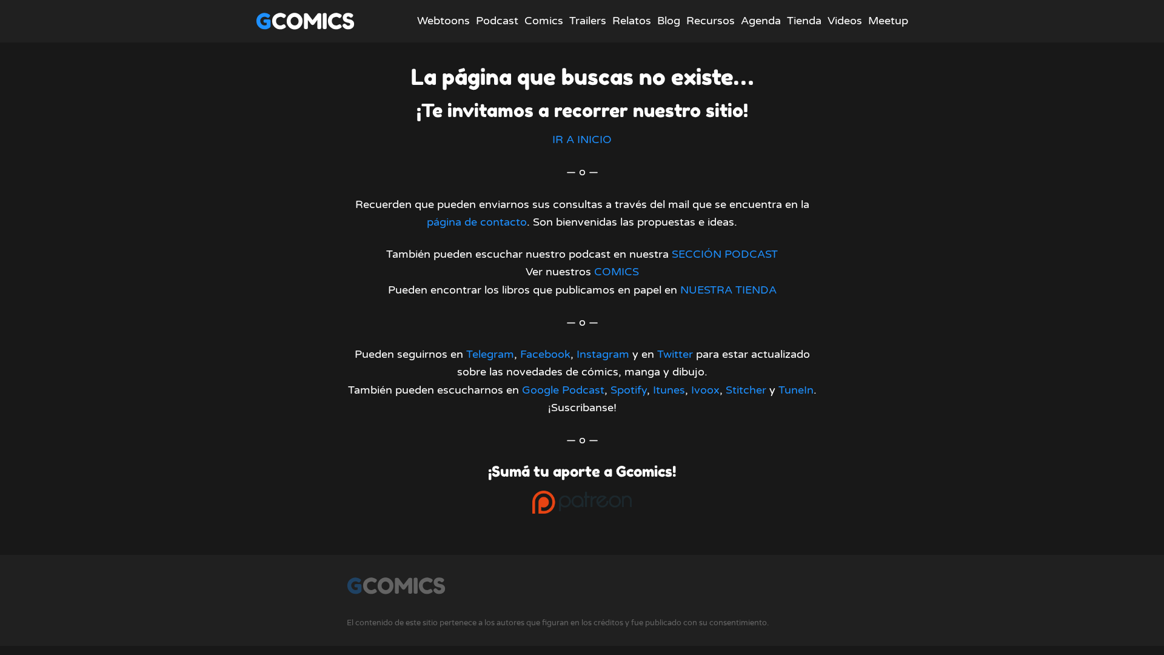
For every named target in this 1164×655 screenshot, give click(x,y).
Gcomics (305, 21)
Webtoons (443, 20)
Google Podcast (563, 390)
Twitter (675, 354)
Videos (845, 20)
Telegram (490, 354)
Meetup (888, 20)
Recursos (710, 20)
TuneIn (796, 390)
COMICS (616, 271)
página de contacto (477, 222)
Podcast (497, 20)
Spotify (628, 390)
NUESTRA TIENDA (728, 290)
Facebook (545, 354)
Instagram (603, 354)
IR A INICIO (582, 139)
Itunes (669, 390)
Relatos (631, 20)
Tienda (804, 20)
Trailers (587, 20)
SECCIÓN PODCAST (725, 254)
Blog (668, 20)
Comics (543, 20)
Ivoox (705, 390)
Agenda (761, 20)
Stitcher (746, 390)
